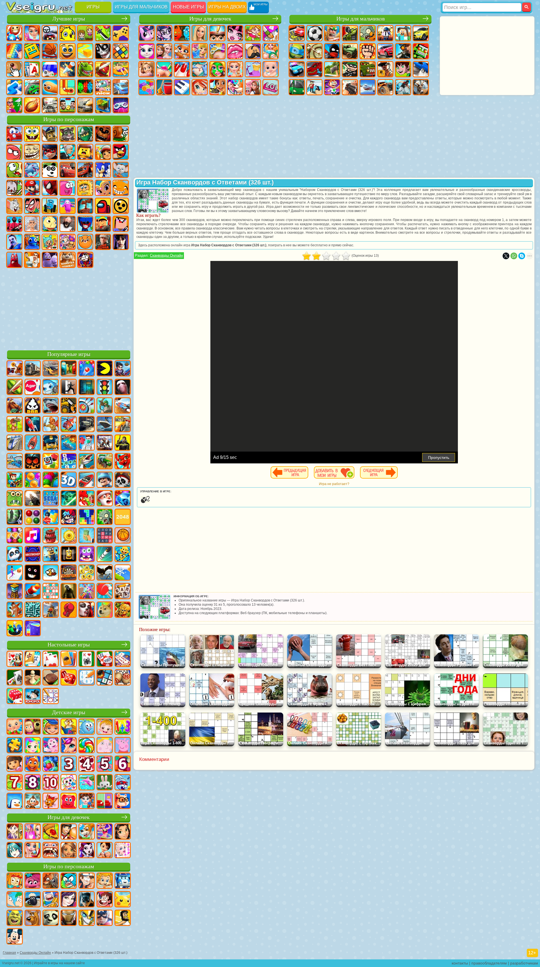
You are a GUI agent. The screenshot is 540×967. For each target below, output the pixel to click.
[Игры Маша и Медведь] (32, 727)
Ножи (67, 69)
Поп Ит (14, 51)
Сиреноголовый (85, 206)
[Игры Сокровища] (14, 536)
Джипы (385, 87)
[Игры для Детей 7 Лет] (14, 783)
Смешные (67, 51)
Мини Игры (120, 69)
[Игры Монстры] (86, 554)
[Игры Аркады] (104, 369)
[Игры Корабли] (104, 424)
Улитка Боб (120, 134)
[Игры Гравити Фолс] (86, 881)
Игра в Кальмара (14, 224)
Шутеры (314, 87)
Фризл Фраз (67, 188)
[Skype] (521, 256)
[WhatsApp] (513, 256)
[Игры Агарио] (32, 387)
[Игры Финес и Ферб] (14, 900)
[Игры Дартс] (68, 573)
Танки (350, 33)
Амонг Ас (103, 206)
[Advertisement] (69, 308)
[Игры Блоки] (50, 517)
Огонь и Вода (182, 33)
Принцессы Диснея (235, 69)
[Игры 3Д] (68, 480)
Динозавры (85, 69)
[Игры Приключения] (14, 424)
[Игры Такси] (122, 424)
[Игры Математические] (122, 727)
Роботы (421, 51)
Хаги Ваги (85, 224)
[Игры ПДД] (104, 387)
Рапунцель (146, 69)
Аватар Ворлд (67, 242)
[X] (506, 256)
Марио (32, 188)
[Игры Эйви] (68, 850)
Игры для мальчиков (141, 6)
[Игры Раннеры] (50, 554)
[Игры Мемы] (104, 610)
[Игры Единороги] (68, 745)
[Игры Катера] (86, 480)
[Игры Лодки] (32, 443)
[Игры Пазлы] (14, 745)
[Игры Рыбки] (32, 764)
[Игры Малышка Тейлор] (86, 801)
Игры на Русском (50, 69)
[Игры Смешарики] (86, 727)
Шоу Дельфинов (32, 170)
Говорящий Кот (67, 134)
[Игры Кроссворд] (68, 461)
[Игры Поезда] (14, 443)
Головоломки (67, 87)
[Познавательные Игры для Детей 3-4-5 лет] (68, 727)
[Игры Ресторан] (68, 832)
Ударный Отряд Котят (14, 188)
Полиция (297, 69)
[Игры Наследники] (68, 900)
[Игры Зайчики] (104, 783)
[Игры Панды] (14, 554)
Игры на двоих (227, 6)
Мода (253, 69)
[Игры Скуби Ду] (32, 918)
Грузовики (350, 51)
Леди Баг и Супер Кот (50, 152)
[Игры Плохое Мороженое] (32, 406)
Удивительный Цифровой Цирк (85, 260)
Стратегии (332, 33)
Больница (164, 69)
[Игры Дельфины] (86, 783)
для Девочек (32, 33)
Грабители (350, 69)
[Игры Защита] (104, 406)
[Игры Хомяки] (122, 801)
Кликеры (14, 69)
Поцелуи (235, 51)
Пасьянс (32, 69)
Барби (200, 33)
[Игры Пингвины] (14, 801)
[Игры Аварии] (14, 461)
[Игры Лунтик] (50, 745)
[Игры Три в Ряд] (122, 499)
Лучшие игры (68, 19)
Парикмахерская (217, 51)
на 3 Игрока (85, 87)
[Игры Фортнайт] (104, 443)
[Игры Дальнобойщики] (32, 369)
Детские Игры (67, 33)
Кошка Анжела (146, 51)
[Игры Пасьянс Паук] (86, 659)
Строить (103, 105)
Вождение (50, 105)
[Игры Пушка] (32, 591)
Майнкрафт (403, 33)
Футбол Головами (67, 105)
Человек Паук (50, 188)
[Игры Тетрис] (86, 517)
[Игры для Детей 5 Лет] (104, 764)
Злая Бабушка (67, 152)
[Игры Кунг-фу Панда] (50, 918)
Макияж (217, 69)
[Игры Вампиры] (86, 610)
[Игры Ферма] (86, 499)
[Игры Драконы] (122, 461)
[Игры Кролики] (122, 783)
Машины (421, 33)
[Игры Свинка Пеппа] (122, 745)
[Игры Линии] (32, 517)
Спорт (50, 51)
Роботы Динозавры (314, 69)
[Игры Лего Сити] (50, 443)
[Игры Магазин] (32, 832)
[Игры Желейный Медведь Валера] (68, 801)
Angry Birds (120, 152)
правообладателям (489, 963)
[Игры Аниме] (14, 850)
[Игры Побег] (68, 387)
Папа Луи (253, 51)
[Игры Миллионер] (32, 554)
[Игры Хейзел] (104, 727)
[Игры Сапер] (104, 678)
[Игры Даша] (14, 764)
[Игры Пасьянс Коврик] (14, 678)
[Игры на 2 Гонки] (122, 406)
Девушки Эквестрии (164, 33)
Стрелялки (350, 87)
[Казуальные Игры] (86, 591)
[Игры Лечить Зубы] (50, 850)
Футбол (314, 33)
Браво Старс (120, 206)
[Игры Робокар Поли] (122, 881)
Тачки (67, 170)
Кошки (182, 51)
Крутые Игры (120, 87)
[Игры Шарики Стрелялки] (86, 369)
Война (85, 105)
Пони (146, 33)
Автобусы (297, 87)
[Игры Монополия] (32, 696)
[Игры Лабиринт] (32, 610)
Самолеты (367, 87)
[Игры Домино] (122, 659)
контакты (460, 963)
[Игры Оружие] (32, 499)
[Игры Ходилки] (14, 573)
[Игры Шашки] (50, 678)
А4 (32, 224)
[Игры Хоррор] (32, 573)
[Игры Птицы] (104, 573)
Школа (14, 105)
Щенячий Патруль (50, 134)
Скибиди (32, 260)
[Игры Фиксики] (14, 881)
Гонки (385, 51)
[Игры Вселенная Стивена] (104, 900)
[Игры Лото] (122, 678)
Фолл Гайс (67, 206)
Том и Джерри (14, 206)
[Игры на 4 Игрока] (68, 369)
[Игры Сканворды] (50, 591)
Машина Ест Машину (367, 69)
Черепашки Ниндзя (297, 51)
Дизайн (146, 87)
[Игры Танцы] (104, 832)
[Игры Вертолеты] (68, 424)
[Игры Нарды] (68, 678)
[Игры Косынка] (68, 659)
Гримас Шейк (50, 260)
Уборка (164, 87)
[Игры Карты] (50, 659)
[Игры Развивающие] (50, 727)
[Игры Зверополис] (50, 881)
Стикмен (332, 51)
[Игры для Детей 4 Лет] (86, 764)
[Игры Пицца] (50, 832)
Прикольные (103, 69)
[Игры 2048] (122, 517)
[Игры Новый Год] (104, 499)
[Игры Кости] (14, 696)
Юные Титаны (32, 206)
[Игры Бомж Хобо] (122, 918)
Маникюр (182, 69)
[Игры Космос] (32, 424)
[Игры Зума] (50, 480)
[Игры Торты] (50, 536)
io (85, 51)
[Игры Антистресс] (122, 554)
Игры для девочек (210, 19)
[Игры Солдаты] (104, 480)
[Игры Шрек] (14, 918)
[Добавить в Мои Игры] (334, 472)
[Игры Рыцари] (122, 610)
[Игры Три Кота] (50, 801)
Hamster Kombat (67, 260)
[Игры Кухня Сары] (14, 832)
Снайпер (403, 51)
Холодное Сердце (164, 51)
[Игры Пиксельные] (14, 480)
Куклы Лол (270, 87)
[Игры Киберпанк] (122, 443)
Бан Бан (14, 260)
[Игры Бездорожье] (86, 424)
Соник (103, 170)
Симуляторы (50, 33)
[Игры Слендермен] (122, 387)
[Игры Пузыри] (50, 764)
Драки (367, 51)
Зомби (367, 33)
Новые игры (188, 6)
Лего (85, 152)
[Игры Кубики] (50, 461)
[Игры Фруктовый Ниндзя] (14, 387)
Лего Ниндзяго (85, 134)
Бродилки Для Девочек (253, 33)
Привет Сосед (14, 242)
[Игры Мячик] (122, 536)
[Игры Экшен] (14, 369)
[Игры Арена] (50, 424)
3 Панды (50, 170)
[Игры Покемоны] (122, 900)
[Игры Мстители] (104, 918)
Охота (421, 87)
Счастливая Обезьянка (120, 188)
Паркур (403, 87)
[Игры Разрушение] (68, 536)
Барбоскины (120, 170)
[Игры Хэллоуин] (32, 461)
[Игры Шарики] (32, 480)
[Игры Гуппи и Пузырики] (104, 881)
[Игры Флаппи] (50, 573)
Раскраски (270, 33)
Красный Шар (14, 152)
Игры (93, 6)
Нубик (120, 224)
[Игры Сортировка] (32, 628)
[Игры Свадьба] (32, 850)
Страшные (103, 51)
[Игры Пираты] (122, 480)
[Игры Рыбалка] (86, 461)
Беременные (270, 51)
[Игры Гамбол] (68, 881)
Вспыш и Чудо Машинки (85, 170)
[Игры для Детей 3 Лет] (68, 764)
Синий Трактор (50, 206)
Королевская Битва (385, 33)
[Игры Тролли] (32, 881)
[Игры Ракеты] (104, 554)
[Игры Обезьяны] (32, 801)
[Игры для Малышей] (14, 727)
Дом (253, 87)
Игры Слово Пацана (103, 242)
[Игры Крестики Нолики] (50, 696)
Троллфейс (32, 152)
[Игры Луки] (86, 406)
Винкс (200, 87)
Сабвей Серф (103, 152)
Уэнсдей (120, 242)
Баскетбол (32, 105)
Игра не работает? (334, 484)
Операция (200, 69)
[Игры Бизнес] (86, 536)
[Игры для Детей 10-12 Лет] (50, 783)
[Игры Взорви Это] (50, 387)
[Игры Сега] (50, 499)
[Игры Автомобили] (50, 369)
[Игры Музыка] (32, 536)
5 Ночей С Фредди (103, 134)
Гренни (67, 224)
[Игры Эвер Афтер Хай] (86, 850)
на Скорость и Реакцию (14, 87)
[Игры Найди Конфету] (86, 745)
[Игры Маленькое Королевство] (104, 745)
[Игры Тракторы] (104, 461)
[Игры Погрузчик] (68, 406)
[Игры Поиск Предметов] (14, 517)
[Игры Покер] (104, 659)
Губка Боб (32, 134)
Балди (50, 224)
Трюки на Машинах (32, 87)
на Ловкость (103, 33)
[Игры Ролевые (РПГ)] (122, 369)
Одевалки (200, 51)
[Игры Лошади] (14, 406)
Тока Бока (50, 242)
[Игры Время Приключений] (50, 900)
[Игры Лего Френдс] (122, 832)
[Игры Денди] (68, 554)
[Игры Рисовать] (68, 783)
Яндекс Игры (120, 33)
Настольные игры (69, 645)
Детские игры (68, 712)
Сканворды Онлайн (166, 255)
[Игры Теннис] (104, 591)
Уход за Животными (235, 87)
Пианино (182, 87)
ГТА (385, 69)
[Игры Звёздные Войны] (68, 499)
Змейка (50, 87)
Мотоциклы (314, 51)
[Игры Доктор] (86, 443)
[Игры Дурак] (14, 659)
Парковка (297, 33)
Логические (120, 51)
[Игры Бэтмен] (86, 900)
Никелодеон (103, 87)
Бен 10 (403, 69)
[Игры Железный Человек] (68, 918)
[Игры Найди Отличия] (104, 801)
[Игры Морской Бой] (68, 443)
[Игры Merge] (14, 628)
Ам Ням (14, 170)
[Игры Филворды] (104, 536)
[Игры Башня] (14, 591)
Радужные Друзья (32, 242)
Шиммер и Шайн (103, 188)
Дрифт (421, 69)
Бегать (332, 87)
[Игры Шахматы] (32, 678)
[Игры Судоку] (86, 678)
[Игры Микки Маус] (14, 937)
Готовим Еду (217, 87)
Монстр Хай (235, 33)
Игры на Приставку (120, 105)
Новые (14, 33)
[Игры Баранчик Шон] (32, 900)
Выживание (332, 69)
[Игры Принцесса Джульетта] (32, 745)
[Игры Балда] (122, 591)
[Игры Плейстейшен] (14, 610)
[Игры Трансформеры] (86, 918)
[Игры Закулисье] (68, 591)
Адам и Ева (85, 188)
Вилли (14, 134)
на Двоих (85, 33)
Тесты (217, 33)
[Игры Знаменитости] (122, 850)
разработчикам (524, 963)
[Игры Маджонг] (32, 659)
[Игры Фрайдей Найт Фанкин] (68, 517)
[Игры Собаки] (86, 832)
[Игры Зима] (122, 573)
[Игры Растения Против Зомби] (104, 517)
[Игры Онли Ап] (50, 610)
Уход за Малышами (270, 69)
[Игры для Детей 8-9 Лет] (32, 783)
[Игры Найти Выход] (86, 387)
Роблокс (103, 224)
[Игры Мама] (104, 850)
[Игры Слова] (86, 573)
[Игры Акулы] (50, 406)
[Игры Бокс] (68, 610)
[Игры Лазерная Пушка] (14, 499)
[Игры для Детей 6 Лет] (122, 764)
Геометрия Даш (32, 51)
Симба (85, 242)
